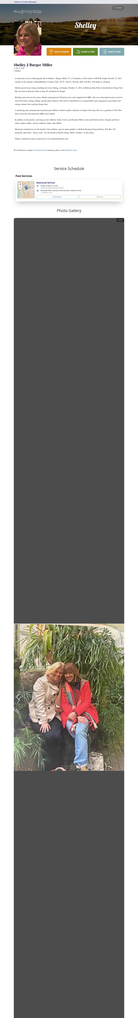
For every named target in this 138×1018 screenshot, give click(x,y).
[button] (26, 187)
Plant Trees (99, 197)
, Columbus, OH (46, 193)
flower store (72, 150)
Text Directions (57, 197)
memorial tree (39, 150)
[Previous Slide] (18, 697)
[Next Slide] (120, 697)
